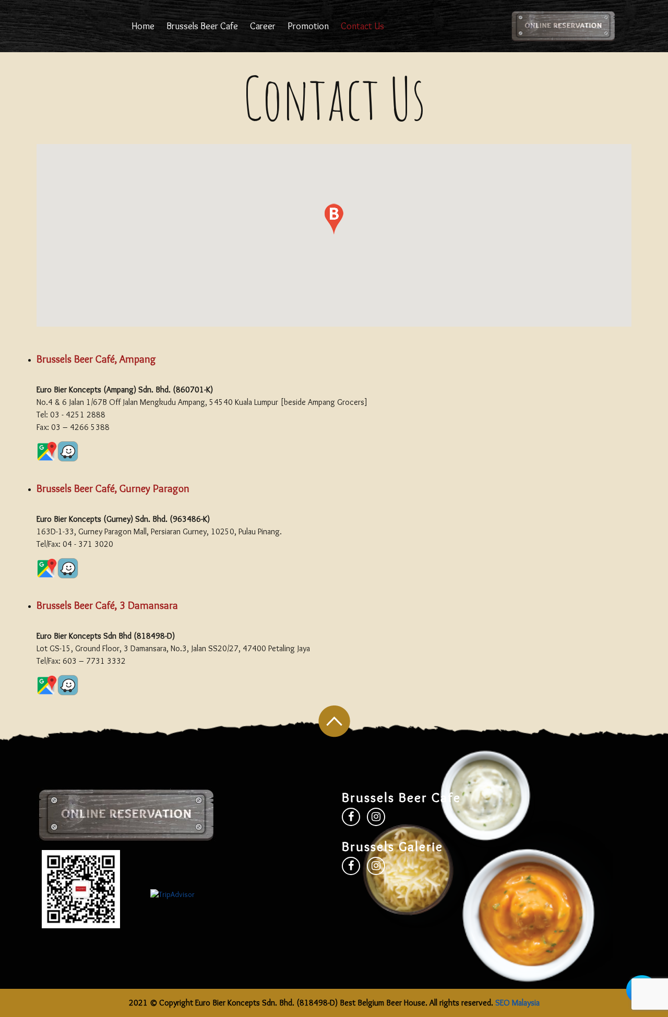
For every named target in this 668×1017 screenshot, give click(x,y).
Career (263, 26)
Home (143, 26)
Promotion (308, 26)
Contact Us (362, 26)
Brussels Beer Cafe (202, 26)
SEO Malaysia (517, 1003)
